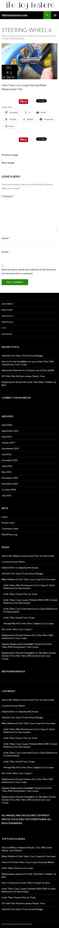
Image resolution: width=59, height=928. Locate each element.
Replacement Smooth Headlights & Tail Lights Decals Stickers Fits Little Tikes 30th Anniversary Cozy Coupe (29, 655)
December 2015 (10, 460)
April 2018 (7, 425)
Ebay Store (7, 310)
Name (6, 238)
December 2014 (10, 477)
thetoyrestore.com (14, 15)
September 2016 (10, 448)
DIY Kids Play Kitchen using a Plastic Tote (23, 376)
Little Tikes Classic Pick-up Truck (20, 594)
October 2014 (9, 489)
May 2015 (7, 472)
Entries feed (8, 522)
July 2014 (6, 495)
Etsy (4, 328)
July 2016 (6, 454)
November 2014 (10, 483)
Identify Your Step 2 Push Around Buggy (22, 355)
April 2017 (7, 436)
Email (6, 251)
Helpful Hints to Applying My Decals (20, 567)
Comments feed (10, 528)
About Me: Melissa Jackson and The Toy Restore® (28, 555)
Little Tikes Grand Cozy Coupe (19, 617)
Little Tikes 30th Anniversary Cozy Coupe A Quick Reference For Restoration (29, 587)
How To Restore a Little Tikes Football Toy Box (26, 882)
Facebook (7, 334)
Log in (5, 516)
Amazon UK (7, 322)
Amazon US (7, 316)
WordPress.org (9, 534)
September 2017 (10, 430)
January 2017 (8, 442)
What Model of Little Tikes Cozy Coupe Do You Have (29, 579)
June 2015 (7, 466)
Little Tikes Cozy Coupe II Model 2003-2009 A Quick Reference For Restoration (30, 601)
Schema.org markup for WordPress (17, 924)
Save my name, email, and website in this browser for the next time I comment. (29, 271)
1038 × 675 (21, 36)
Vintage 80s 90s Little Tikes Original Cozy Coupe (28, 623)
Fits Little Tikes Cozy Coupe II (17, 629)
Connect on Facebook (16, 397)
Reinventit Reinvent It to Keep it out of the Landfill (28, 370)
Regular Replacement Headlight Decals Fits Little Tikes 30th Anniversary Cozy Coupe (27, 645)
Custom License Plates (13, 561)
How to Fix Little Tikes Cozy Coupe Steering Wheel (28, 862)
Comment (8, 196)
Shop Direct (8, 304)
